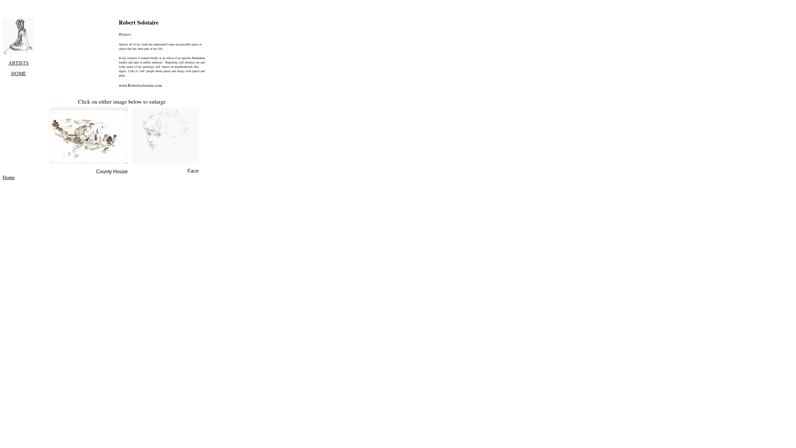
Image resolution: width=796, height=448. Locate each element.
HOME (18, 73)
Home (8, 177)
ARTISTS (18, 63)
